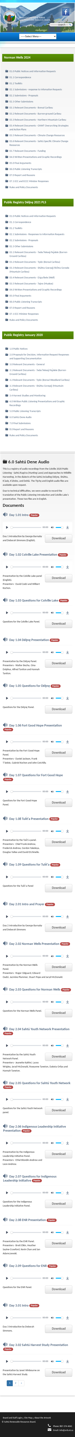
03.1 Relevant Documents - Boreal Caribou (31, 107)
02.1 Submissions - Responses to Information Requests (36, 234)
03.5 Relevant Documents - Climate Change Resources (37, 135)
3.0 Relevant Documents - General (27, 364)
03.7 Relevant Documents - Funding (27, 151)
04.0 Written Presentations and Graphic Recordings (35, 157)
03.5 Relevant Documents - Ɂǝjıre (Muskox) (31, 283)
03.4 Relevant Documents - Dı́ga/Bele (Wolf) (32, 277)
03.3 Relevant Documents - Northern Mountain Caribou (37, 120)
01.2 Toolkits (15, 83)
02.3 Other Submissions (21, 101)
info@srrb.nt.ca (66, 1430)
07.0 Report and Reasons (22, 175)
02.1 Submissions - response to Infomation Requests (35, 89)
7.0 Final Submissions (20, 423)
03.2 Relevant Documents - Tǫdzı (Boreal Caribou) (34, 262)
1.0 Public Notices (18, 349)
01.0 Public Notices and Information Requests (32, 71)
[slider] (26, 527)
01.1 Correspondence (20, 77)
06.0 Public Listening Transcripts (25, 169)
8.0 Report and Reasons (21, 429)
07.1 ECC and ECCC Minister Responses (29, 181)
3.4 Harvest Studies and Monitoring (27, 395)
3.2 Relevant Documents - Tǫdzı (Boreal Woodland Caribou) (39, 380)
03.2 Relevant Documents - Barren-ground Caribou (35, 113)
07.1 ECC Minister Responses (24, 314)
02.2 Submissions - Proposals (23, 95)
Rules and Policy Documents (23, 187)
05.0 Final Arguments (20, 163)
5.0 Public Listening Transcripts (25, 411)
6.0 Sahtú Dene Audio (20, 417)
